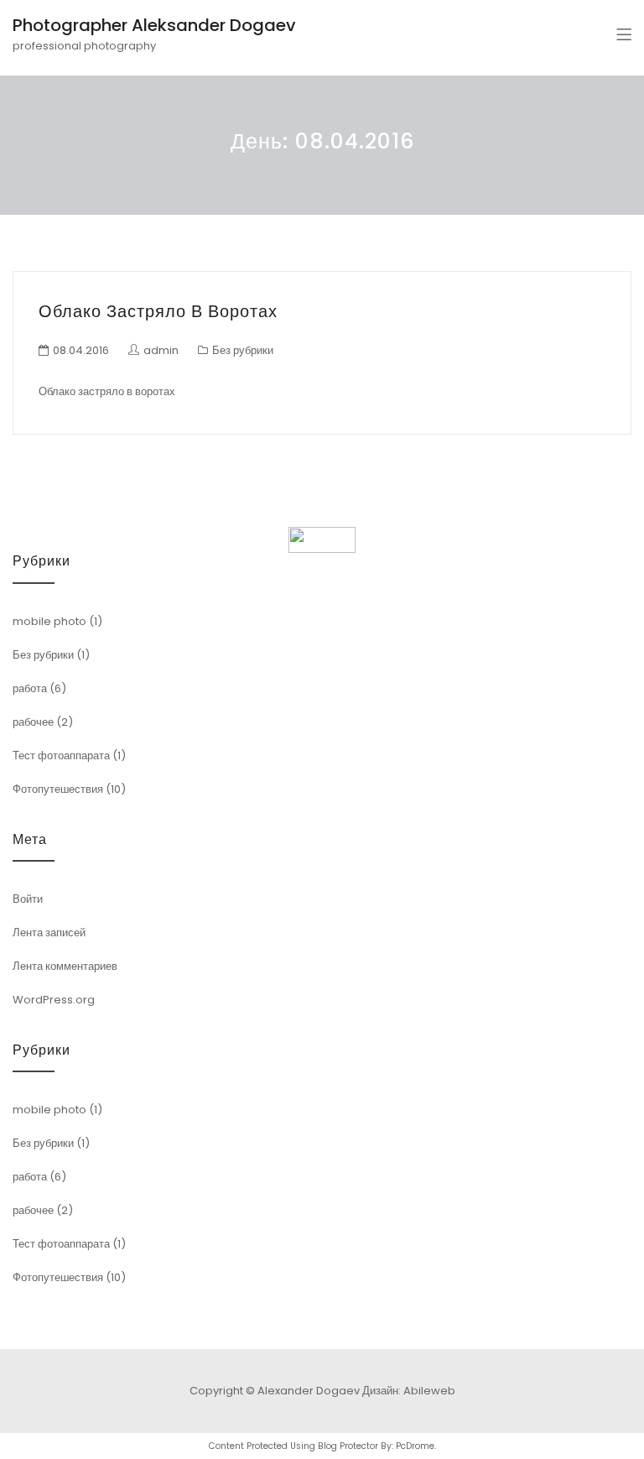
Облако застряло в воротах (158, 311)
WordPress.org (54, 1000)
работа (30, 688)
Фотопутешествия (58, 789)
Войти (28, 899)
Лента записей (49, 933)
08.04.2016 (81, 350)
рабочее (33, 722)
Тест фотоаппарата (61, 755)
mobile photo (49, 621)
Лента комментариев (65, 966)
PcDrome (415, 1446)
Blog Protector (348, 1446)
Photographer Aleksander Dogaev (154, 25)
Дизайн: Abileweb (408, 1391)
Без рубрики (242, 350)
